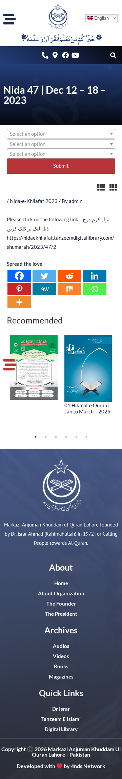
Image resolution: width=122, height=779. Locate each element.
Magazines (61, 677)
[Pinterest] (19, 289)
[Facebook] (19, 276)
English (101, 17)
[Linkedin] (94, 276)
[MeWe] (44, 289)
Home (61, 583)
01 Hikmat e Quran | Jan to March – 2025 (87, 408)
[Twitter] (44, 276)
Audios (61, 646)
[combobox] (61, 133)
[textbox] (61, 134)
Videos (61, 656)
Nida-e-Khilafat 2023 (34, 201)
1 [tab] (35, 436)
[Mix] (69, 289)
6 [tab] (86, 436)
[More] (19, 302)
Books (61, 666)
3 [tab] (56, 436)
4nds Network (88, 766)
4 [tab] (66, 436)
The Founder (61, 604)
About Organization (61, 593)
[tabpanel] (34, 367)
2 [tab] (45, 436)
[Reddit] (69, 276)
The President (61, 614)
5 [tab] (76, 436)
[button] (113, 55)
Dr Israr (61, 709)
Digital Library (61, 729)
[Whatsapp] (94, 289)
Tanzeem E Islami (61, 719)
